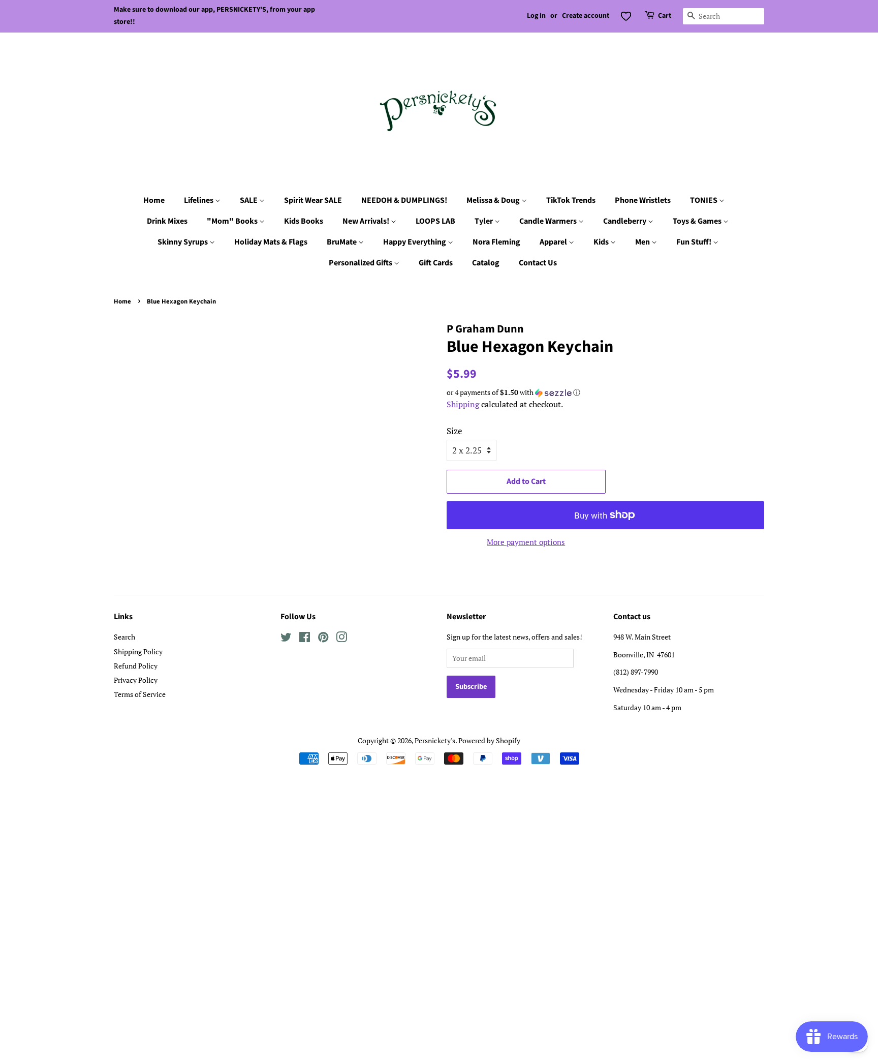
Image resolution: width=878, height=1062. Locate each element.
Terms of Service (140, 694)
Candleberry (625, 221)
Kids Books (303, 221)
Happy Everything (415, 242)
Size (454, 431)
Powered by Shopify (489, 740)
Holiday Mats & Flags (270, 242)
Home (154, 200)
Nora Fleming (496, 242)
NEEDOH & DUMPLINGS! (404, 200)
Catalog (485, 262)
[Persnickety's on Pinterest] (323, 639)
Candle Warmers (548, 221)
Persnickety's (435, 740)
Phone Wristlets (643, 200)
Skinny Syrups (183, 242)
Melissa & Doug (493, 200)
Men (643, 242)
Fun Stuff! (694, 242)
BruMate (342, 242)
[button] (605, 392)
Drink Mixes (167, 221)
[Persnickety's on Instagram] (341, 639)
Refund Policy (136, 666)
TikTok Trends (570, 200)
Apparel (554, 242)
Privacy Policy (136, 680)
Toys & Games (698, 221)
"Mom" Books (233, 221)
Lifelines (199, 200)
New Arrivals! (366, 221)
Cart (664, 16)
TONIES (704, 200)
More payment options (526, 542)
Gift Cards (436, 262)
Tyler (484, 221)
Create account (585, 16)
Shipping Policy (138, 651)
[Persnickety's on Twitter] (286, 639)
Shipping (463, 404)
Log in (536, 16)
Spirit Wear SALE (313, 200)
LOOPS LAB (435, 221)
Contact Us (538, 262)
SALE (249, 200)
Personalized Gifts (361, 262)
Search (124, 637)
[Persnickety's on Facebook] (304, 639)
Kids (601, 242)
